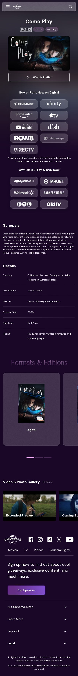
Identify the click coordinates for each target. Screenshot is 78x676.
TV (26, 550)
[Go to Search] (71, 7)
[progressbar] (30, 457)
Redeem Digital (60, 550)
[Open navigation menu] (7, 6)
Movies (13, 550)
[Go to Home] (17, 6)
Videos (39, 550)
